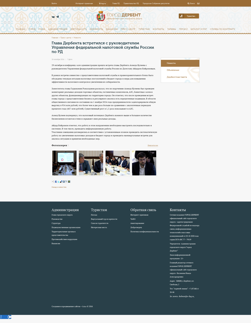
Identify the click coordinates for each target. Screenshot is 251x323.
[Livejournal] (66, 182)
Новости (171, 63)
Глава (42, 29)
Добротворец (136, 227)
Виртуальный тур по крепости (104, 219)
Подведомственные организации (66, 227)
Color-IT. (85, 306)
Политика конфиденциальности (144, 231)
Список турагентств (99, 223)
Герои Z (183, 29)
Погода (94, 215)
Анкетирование (137, 223)
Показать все (153, 145)
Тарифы (171, 29)
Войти (54, 3)
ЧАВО (132, 219)
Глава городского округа (62, 215)
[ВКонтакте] (64, 182)
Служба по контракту (222, 29)
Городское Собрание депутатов (156, 3)
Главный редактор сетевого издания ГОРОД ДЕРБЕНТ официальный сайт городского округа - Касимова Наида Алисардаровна (183, 269)
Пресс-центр (128, 29)
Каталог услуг (199, 29)
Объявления (173, 70)
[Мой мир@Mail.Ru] (69, 182)
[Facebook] (56, 182)
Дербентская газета (177, 77)
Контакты (158, 29)
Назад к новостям (59, 187)
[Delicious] (61, 182)
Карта (103, 4)
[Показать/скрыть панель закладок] (53, 181)
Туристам (144, 29)
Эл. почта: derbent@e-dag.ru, (182, 296)
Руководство (57, 219)
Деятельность (78, 29)
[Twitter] (59, 182)
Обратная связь (143, 210)
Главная (20, 29)
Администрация (57, 29)
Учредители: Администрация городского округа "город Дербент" (182, 247)
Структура (56, 223)
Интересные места (99, 227)
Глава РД (116, 3)
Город (31, 29)
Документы (96, 29)
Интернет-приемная (84, 3)
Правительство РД (131, 3)
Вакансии (112, 29)
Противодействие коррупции (64, 239)
